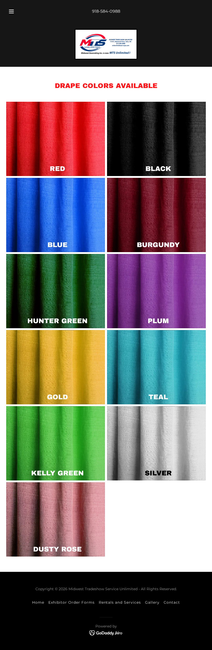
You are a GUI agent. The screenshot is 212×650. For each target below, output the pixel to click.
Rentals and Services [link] (120, 602)
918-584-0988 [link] (106, 11)
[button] (15, 11)
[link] (106, 44)
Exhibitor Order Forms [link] (71, 602)
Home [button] (38, 602)
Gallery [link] (152, 602)
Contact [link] (172, 602)
